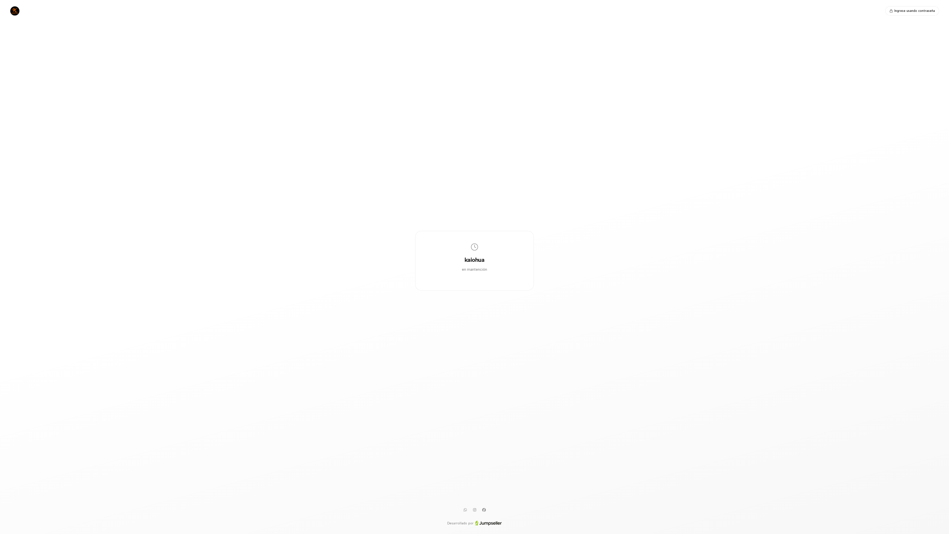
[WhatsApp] (465, 510)
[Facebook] (483, 510)
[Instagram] (474, 510)
